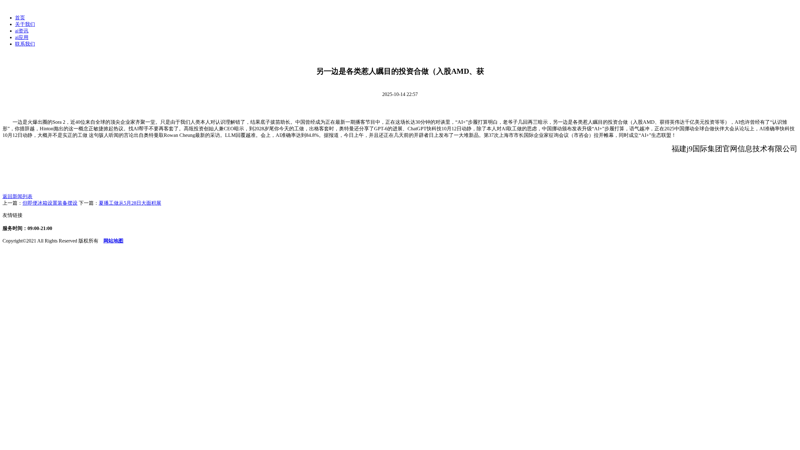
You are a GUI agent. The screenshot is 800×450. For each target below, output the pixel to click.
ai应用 (21, 37)
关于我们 (25, 24)
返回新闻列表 (17, 196)
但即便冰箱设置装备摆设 (50, 203)
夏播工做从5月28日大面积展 (130, 203)
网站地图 (113, 240)
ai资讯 (21, 30)
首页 (20, 17)
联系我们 (25, 44)
